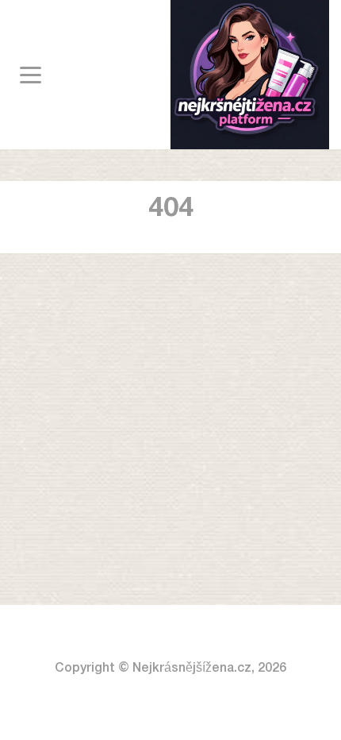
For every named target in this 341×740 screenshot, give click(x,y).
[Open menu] (30, 75)
